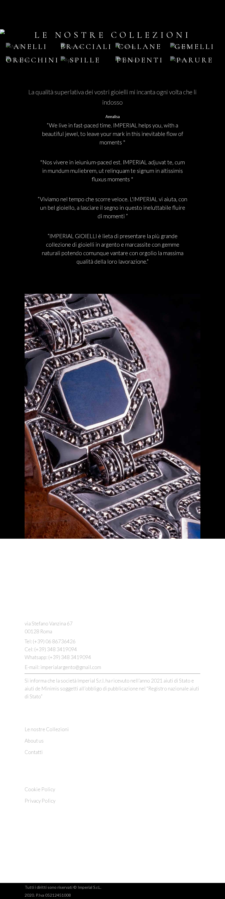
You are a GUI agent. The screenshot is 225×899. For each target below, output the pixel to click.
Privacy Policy (40, 801)
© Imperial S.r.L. (87, 887)
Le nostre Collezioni (47, 729)
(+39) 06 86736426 (54, 641)
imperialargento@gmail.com (70, 667)
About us (34, 741)
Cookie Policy (40, 789)
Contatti (34, 752)
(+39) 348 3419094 (55, 649)
